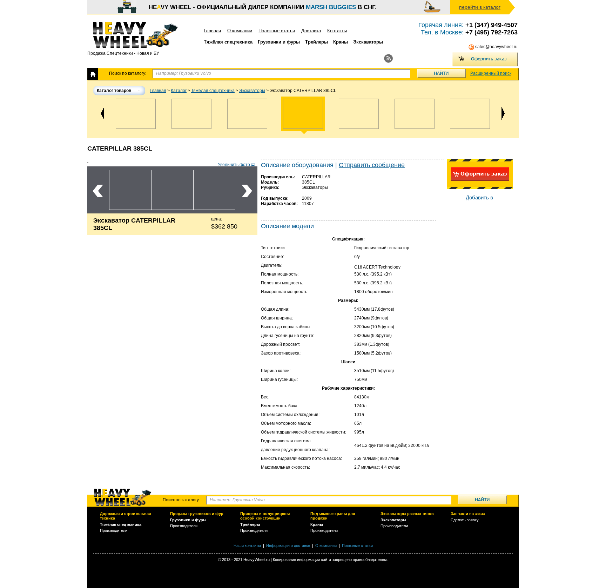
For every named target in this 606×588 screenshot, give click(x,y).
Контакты (337, 30)
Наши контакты (247, 545)
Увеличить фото (234, 164)
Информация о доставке (288, 545)
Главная (212, 30)
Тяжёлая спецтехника (213, 90)
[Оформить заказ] (485, 59)
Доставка (311, 30)
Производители (113, 530)
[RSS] (388, 58)
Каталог (179, 90)
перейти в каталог (479, 7)
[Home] (92, 74)
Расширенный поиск (490, 73)
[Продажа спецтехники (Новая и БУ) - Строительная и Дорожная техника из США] (140, 35)
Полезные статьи (276, 30)
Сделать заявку (465, 520)
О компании (239, 30)
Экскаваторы (252, 90)
